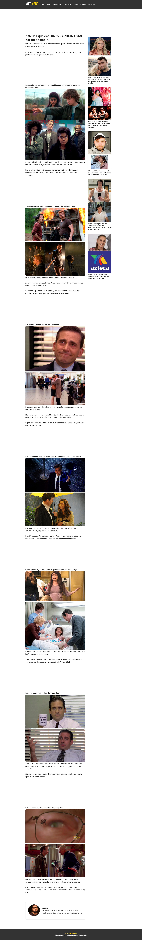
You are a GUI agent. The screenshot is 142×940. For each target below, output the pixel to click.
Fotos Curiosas (57, 4)
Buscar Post (67, 4)
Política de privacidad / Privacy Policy (84, 4)
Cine (48, 4)
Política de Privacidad (71, 933)
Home (42, 4)
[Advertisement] (71, 20)
